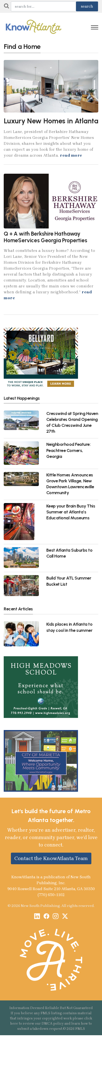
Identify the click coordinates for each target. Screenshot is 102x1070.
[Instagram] (55, 916)
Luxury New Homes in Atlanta (51, 121)
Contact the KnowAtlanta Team (51, 858)
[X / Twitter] (65, 916)
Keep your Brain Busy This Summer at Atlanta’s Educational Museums (70, 511)
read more (71, 155)
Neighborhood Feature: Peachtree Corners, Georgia (68, 450)
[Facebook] (46, 916)
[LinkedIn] (37, 916)
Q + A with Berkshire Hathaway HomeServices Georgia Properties (45, 237)
